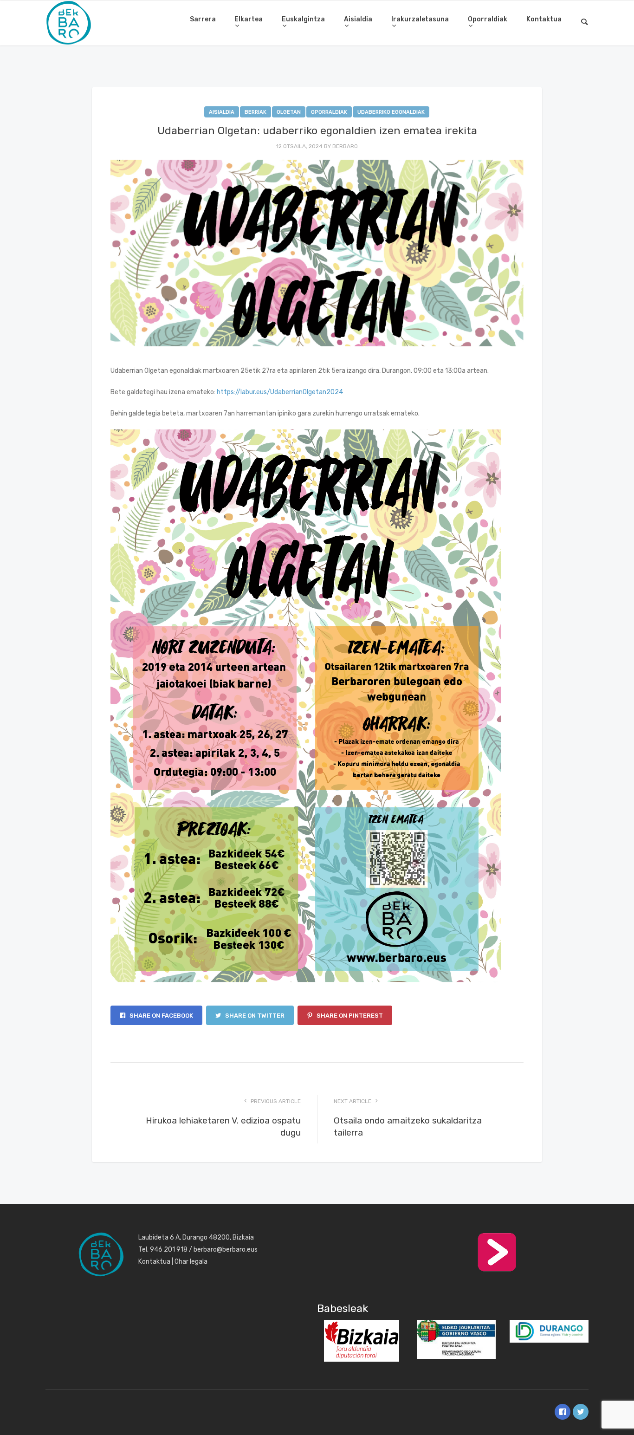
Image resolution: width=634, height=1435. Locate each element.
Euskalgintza (303, 19)
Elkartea (248, 19)
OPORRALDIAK (329, 112)
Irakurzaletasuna (420, 19)
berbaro (345, 146)
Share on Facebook (160, 1015)
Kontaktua (544, 19)
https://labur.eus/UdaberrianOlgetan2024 (280, 392)
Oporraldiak (487, 19)
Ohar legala (191, 1262)
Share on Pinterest (349, 1015)
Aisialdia (358, 19)
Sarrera (203, 19)
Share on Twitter (254, 1015)
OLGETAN (289, 112)
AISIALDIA (221, 112)
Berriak (255, 112)
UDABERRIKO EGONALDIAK (391, 112)
